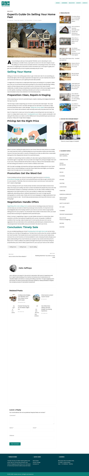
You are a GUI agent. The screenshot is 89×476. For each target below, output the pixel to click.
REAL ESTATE (72, 3)
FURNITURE (62, 190)
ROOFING (62, 227)
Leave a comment (38, 20)
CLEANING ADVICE (64, 154)
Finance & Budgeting (65, 219)
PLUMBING (62, 210)
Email (35, 428)
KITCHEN (62, 179)
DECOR (61, 172)
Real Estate (36, 460)
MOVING (62, 223)
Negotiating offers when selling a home (17, 206)
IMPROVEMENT (63, 198)
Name (12, 428)
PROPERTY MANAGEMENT (66, 214)
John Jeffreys (29, 20)
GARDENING (64, 3)
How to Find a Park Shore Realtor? (17, 256)
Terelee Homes (17, 474)
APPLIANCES (63, 199)
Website (12, 435)
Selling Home (13, 247)
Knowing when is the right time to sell (37, 231)
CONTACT (85, 3)
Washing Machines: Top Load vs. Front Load (45, 256)
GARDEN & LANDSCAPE (65, 194)
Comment (13, 415)
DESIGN (57, 3)
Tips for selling (33, 247)
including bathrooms (33, 114)
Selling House (23, 247)
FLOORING (62, 176)
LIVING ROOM (63, 187)
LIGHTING (62, 183)
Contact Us (36, 464)
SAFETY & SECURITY (65, 203)
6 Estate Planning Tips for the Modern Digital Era (23, 307)
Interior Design (36, 462)
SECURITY (78, 3)
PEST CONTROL (63, 156)
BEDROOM (62, 168)
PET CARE (62, 207)
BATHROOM (63, 165)
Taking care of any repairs (37, 107)
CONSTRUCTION (64, 159)
